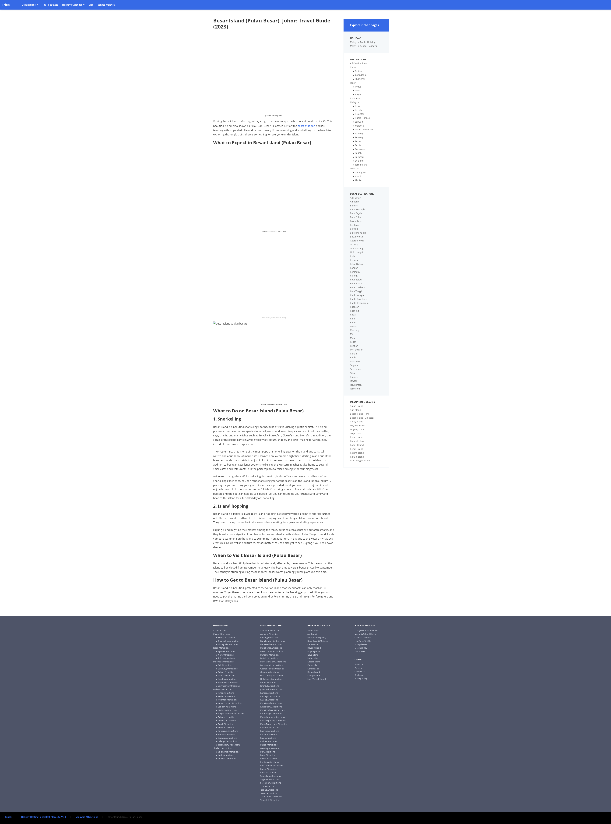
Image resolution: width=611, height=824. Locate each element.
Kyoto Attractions (226, 651)
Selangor (359, 160)
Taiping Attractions (269, 789)
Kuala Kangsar (357, 295)
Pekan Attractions (268, 758)
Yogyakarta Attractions (229, 685)
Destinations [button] (29, 4)
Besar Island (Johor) (360, 413)
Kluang (354, 275)
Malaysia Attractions (222, 689)
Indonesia (355, 98)
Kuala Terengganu (359, 302)
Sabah (358, 152)
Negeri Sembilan (364, 129)
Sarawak (359, 156)
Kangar (354, 267)
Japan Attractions (221, 647)
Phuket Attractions (227, 758)
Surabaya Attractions (228, 682)
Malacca (359, 125)
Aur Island (355, 409)
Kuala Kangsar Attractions (272, 717)
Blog (91, 4)
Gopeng (354, 244)
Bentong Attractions (269, 654)
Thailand (354, 168)
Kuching (354, 310)
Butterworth (356, 236)
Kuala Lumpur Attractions (230, 703)
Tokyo (358, 94)
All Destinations (358, 63)
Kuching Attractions (269, 730)
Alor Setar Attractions (270, 630)
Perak (358, 141)
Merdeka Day (361, 647)
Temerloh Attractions (270, 800)
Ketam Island (357, 452)
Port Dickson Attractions (271, 765)
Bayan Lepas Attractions (271, 651)
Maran (353, 326)
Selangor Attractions (227, 741)
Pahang (359, 133)
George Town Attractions (272, 668)
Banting (354, 205)
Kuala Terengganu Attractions (274, 724)
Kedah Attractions (226, 696)
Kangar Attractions (269, 692)
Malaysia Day (361, 644)
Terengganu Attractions (229, 744)
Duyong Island (357, 429)
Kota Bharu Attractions (271, 706)
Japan (353, 82)
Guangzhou (361, 74)
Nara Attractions (226, 654)
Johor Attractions (226, 692)
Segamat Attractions (270, 779)
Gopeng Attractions (269, 672)
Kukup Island (357, 456)
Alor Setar (355, 197)
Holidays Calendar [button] (72, 4)
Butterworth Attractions (271, 665)
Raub (353, 357)
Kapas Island (357, 444)
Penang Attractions (227, 720)
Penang (359, 137)
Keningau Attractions (270, 696)
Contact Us (360, 671)
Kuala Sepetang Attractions (273, 720)
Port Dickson (356, 349)
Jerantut (354, 260)
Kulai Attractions (268, 737)
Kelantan (360, 113)
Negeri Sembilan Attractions (231, 713)
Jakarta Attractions (226, 675)
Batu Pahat (356, 217)
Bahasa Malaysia (107, 4)
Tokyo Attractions (226, 658)
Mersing (354, 330)
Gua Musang (357, 248)
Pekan (353, 341)
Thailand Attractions (222, 748)
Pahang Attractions (227, 717)
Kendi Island (356, 448)
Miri (352, 334)
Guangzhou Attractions (229, 641)
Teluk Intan (356, 384)
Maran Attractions (268, 744)
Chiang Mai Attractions (228, 751)
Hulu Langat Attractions (271, 679)
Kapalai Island (357, 441)
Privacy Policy (361, 678)
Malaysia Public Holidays (363, 42)
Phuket (358, 180)
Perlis (358, 145)
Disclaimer (359, 675)
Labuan (359, 121)
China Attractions (221, 634)
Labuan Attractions (227, 706)
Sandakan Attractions (270, 775)
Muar (353, 338)
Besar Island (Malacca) (362, 417)
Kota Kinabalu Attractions (272, 710)
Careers (358, 668)
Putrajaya (360, 149)
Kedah (358, 110)
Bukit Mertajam (358, 232)
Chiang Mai (361, 172)
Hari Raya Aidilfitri (363, 641)
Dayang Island (357, 425)
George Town (357, 240)
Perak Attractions (226, 724)
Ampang (354, 201)
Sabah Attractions (226, 734)
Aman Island (356, 405)
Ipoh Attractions (268, 682)
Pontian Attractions (269, 762)
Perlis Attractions (226, 727)
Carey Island (356, 421)
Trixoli (7, 5)
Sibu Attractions (267, 786)
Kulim (353, 322)
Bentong (354, 224)
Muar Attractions (268, 755)
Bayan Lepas (356, 221)
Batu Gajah (356, 213)
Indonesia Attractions (223, 661)
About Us (359, 664)
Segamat (354, 365)
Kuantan (354, 306)
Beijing (358, 71)
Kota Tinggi (356, 291)
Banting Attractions (269, 637)
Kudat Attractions (268, 734)
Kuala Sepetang (358, 299)
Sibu (352, 373)
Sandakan (355, 361)
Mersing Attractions (269, 748)
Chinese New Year (363, 637)
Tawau (353, 380)
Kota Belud (356, 279)
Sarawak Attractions (227, 737)
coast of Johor (306, 126)
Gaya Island (356, 433)
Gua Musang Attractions (271, 675)
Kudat (353, 314)
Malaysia (354, 102)
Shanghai (360, 78)
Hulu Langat (356, 252)
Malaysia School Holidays (363, 45)
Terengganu (361, 164)
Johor (358, 106)
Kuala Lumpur (362, 117)
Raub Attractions (268, 772)
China (353, 67)
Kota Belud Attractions (271, 703)
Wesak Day (360, 651)
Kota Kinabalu (357, 287)
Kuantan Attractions (269, 727)
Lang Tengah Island (360, 460)
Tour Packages (50, 4)
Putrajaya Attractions (228, 730)
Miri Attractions (267, 751)
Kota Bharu (356, 283)
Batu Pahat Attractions (271, 647)
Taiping (354, 376)
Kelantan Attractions (227, 699)
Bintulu (354, 228)
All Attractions (219, 630)
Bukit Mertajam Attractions (273, 661)
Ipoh (352, 256)
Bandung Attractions (228, 668)
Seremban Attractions (270, 782)
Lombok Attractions (227, 679)
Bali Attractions (225, 665)
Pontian (354, 345)
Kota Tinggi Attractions (271, 713)
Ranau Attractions (268, 768)
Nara (357, 90)
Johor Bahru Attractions (271, 689)
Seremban (355, 369)
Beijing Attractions (226, 637)
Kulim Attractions (268, 741)
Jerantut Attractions (269, 685)
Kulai (352, 318)
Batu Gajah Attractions (271, 644)
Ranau (353, 353)
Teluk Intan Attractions (271, 796)
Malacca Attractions (227, 710)
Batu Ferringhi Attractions (272, 641)
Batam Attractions (226, 672)
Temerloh (355, 388)
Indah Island (356, 437)
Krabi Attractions (226, 755)
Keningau (355, 271)
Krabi (358, 176)
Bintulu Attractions (269, 658)
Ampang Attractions (269, 634)
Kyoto (358, 86)
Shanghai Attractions (228, 644)
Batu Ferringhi (357, 209)
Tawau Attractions (268, 793)
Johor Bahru (356, 263)
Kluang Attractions (269, 699)
